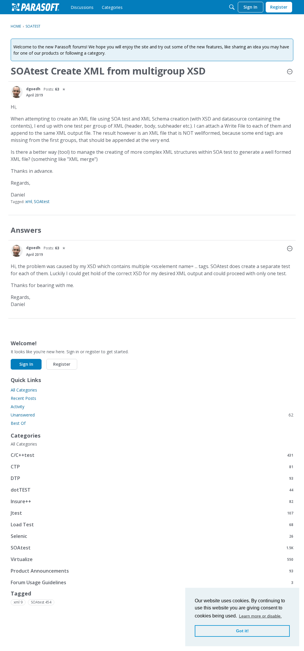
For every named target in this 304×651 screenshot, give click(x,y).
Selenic (152, 536)
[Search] (232, 7)
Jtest (152, 513)
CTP (152, 466)
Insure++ (152, 501)
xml (28, 201)
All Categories (24, 390)
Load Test (152, 524)
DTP (152, 478)
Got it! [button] (242, 630)
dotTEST (152, 490)
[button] (289, 72)
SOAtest (42, 201)
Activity (17, 406)
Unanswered (152, 415)
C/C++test (152, 455)
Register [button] (61, 364)
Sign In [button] (26, 364)
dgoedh (33, 88)
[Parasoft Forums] (35, 7)
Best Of (18, 423)
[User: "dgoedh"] (17, 92)
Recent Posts (23, 398)
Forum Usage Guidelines (152, 582)
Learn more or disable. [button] (260, 616)
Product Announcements (152, 571)
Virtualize (152, 559)
